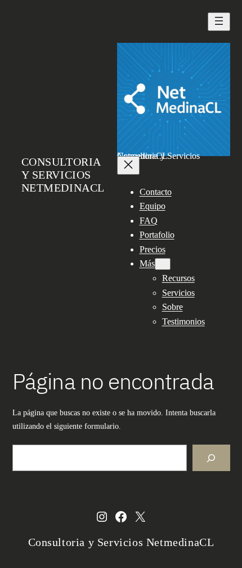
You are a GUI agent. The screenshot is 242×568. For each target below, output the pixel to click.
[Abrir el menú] (219, 21)
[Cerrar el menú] (128, 165)
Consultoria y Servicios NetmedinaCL (63, 175)
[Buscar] (211, 458)
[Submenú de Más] (163, 264)
